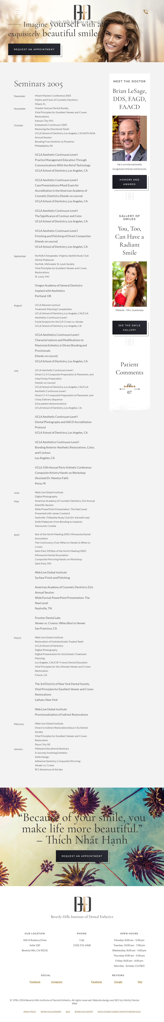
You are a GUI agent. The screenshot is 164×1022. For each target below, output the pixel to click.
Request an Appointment (34, 49)
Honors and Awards (130, 181)
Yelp (139, 981)
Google (118, 981)
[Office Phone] (146, 15)
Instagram (56, 981)
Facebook (35, 981)
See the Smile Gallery (130, 327)
